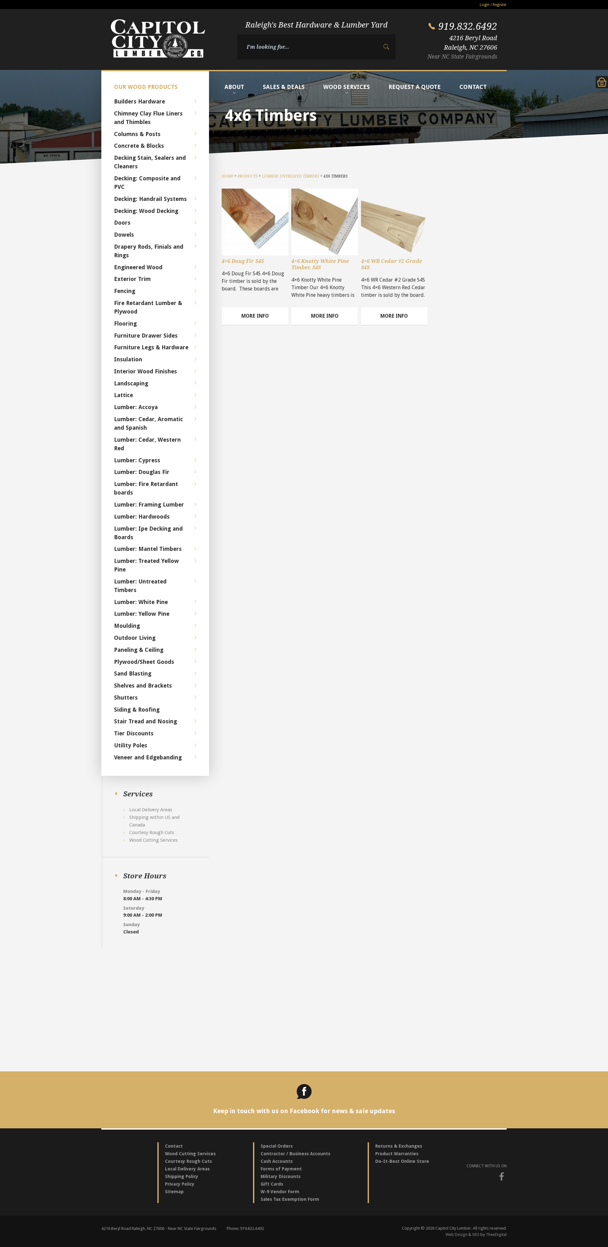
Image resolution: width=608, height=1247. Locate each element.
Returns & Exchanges (398, 1146)
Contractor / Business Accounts (295, 1153)
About (234, 87)
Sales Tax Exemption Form (290, 1199)
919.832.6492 (467, 26)
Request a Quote (415, 87)
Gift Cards (272, 1184)
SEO (475, 1234)
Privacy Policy (179, 1184)
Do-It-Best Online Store (402, 1161)
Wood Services (346, 87)
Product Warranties (396, 1153)
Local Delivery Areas (150, 810)
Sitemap (174, 1191)
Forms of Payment (281, 1168)
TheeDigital (496, 1234)
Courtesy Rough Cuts (151, 832)
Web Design (456, 1234)
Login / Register (493, 5)
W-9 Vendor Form (280, 1191)
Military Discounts (281, 1176)
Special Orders (277, 1146)
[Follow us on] (502, 1177)
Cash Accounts (277, 1161)
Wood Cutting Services (153, 840)
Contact (473, 87)
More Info (255, 316)
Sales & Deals (284, 87)
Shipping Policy (181, 1176)
